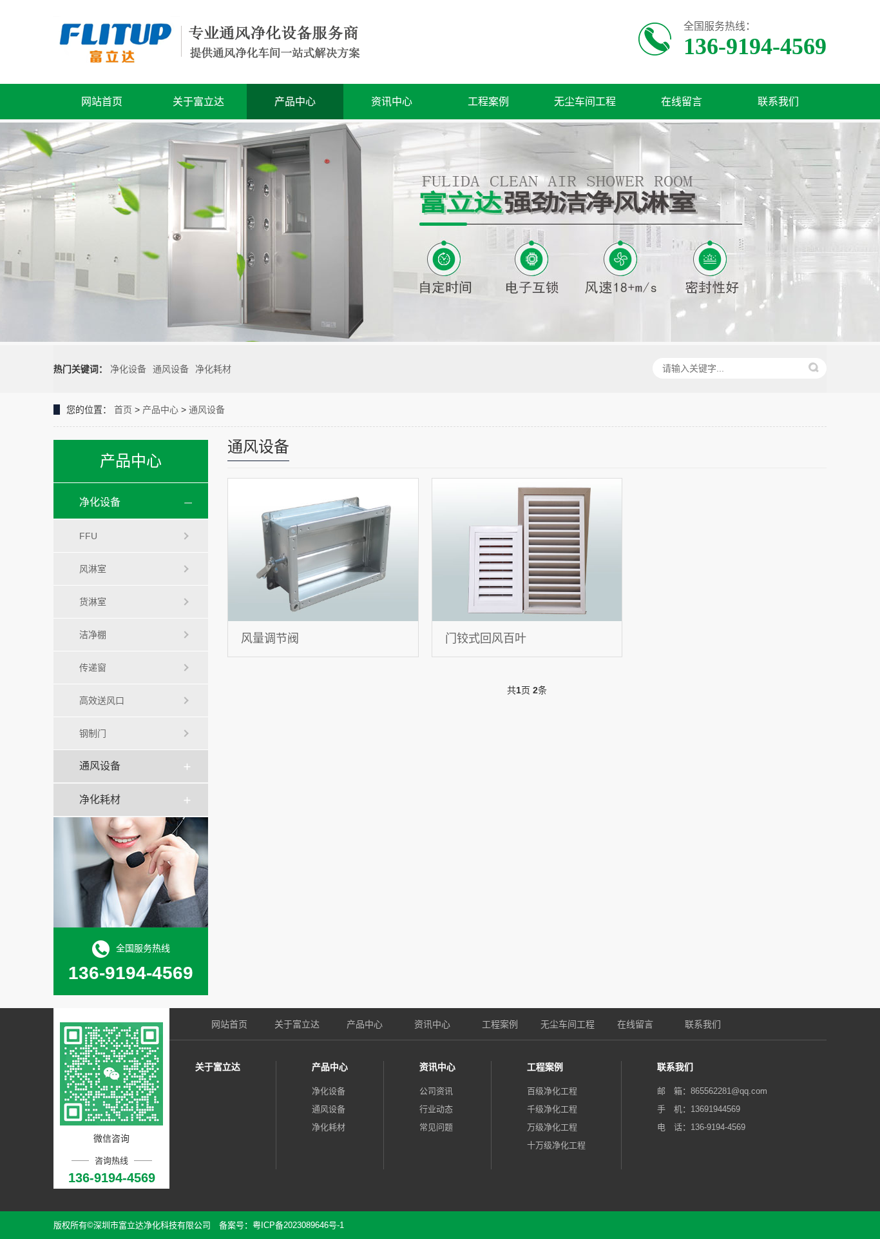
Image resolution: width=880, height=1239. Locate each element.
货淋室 (92, 602)
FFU (88, 536)
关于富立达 (198, 101)
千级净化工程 (552, 1109)
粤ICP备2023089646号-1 (298, 1225)
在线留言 (681, 101)
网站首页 (101, 101)
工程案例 (488, 101)
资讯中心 (391, 101)
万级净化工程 (552, 1127)
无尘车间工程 (585, 101)
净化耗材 (213, 369)
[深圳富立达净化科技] (219, 42)
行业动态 (436, 1109)
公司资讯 (436, 1091)
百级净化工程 (552, 1091)
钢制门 (92, 733)
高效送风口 (101, 700)
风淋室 (92, 569)
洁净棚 (92, 634)
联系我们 (778, 101)
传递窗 (92, 667)
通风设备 (171, 369)
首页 (123, 409)
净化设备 (128, 369)
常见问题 (436, 1127)
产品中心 (295, 101)
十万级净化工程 (556, 1145)
